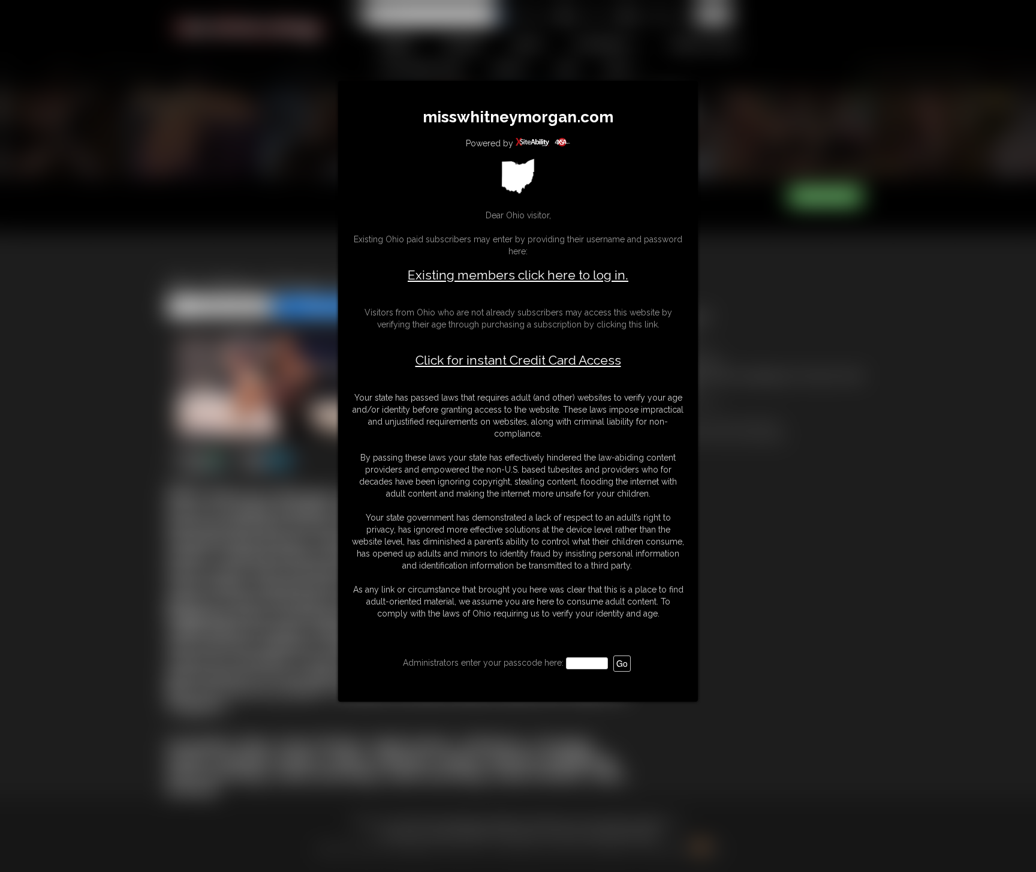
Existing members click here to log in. (518, 274)
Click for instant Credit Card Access (518, 360)
